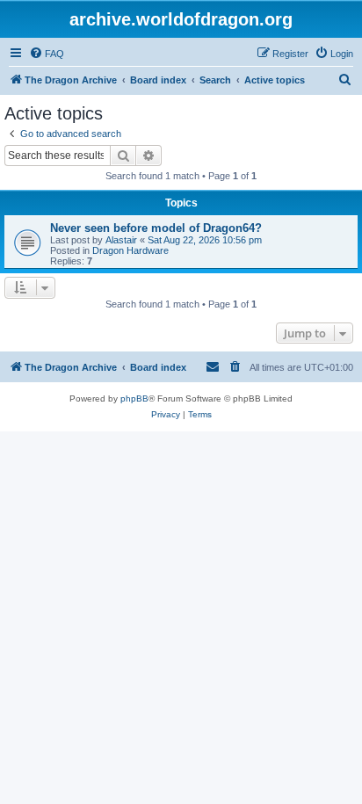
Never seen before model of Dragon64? (156, 228)
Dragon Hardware (130, 250)
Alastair (121, 240)
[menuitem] (46, 53)
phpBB (134, 398)
